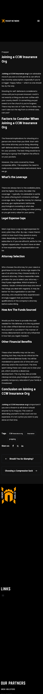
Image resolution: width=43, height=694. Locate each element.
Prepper (5, 52)
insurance (30, 433)
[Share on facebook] (13, 446)
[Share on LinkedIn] (22, 446)
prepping (12, 439)
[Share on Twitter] (18, 446)
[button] (38, 21)
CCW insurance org (16, 433)
